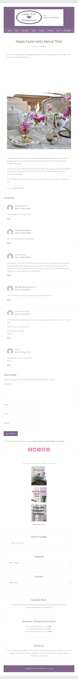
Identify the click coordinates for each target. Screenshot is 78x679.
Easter (15, 188)
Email (6, 414)
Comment (8, 384)
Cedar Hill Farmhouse (39, 17)
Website (7, 423)
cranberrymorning (21, 230)
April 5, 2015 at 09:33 (22, 314)
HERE (49, 626)
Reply (9, 219)
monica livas (19, 206)
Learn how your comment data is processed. (48, 441)
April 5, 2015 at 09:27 (22, 290)
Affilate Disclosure (39, 524)
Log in (51, 668)
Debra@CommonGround (24, 287)
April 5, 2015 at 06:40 (22, 209)
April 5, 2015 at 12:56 (22, 352)
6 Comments (42, 46)
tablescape (21, 188)
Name (6, 405)
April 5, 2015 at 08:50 (22, 257)
